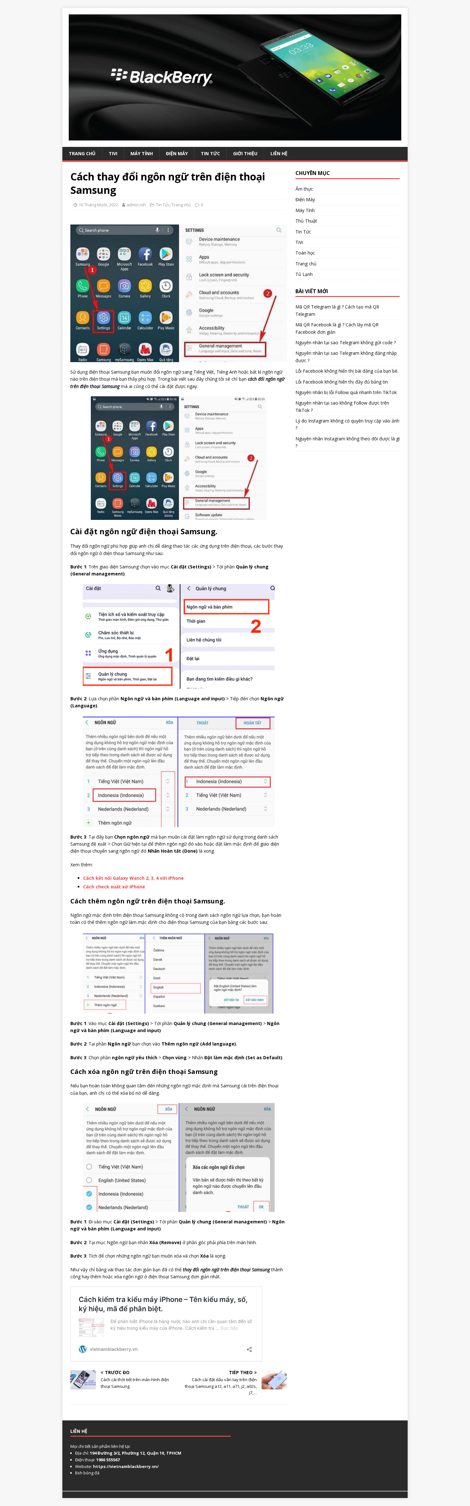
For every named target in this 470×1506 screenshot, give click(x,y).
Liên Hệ (278, 153)
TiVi (113, 153)
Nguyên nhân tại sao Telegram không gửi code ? (345, 342)
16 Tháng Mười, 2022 (98, 205)
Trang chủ (181, 205)
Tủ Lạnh (304, 274)
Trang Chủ (82, 153)
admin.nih (136, 205)
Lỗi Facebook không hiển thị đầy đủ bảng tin (341, 382)
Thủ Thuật (306, 221)
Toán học (305, 253)
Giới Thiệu (245, 153)
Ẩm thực (304, 189)
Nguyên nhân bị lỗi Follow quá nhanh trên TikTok (346, 392)
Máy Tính (141, 153)
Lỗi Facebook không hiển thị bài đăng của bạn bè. (346, 371)
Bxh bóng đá (87, 1473)
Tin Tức (210, 153)
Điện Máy (177, 153)
